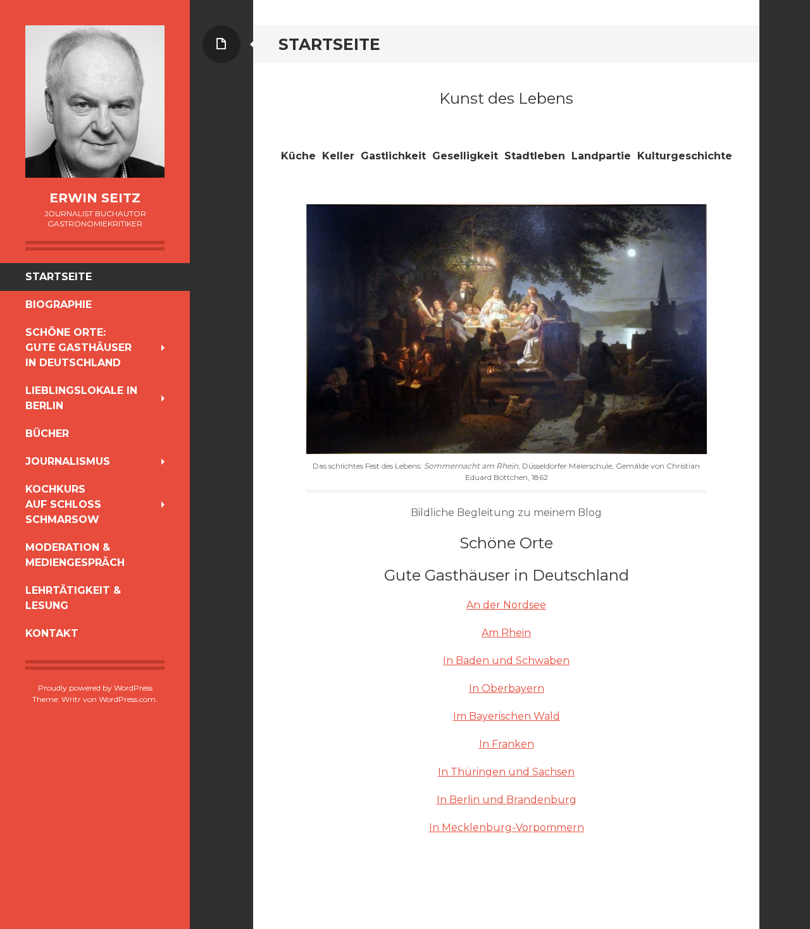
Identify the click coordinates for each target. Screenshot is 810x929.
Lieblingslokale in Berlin (81, 398)
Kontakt (51, 633)
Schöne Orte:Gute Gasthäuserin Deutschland (78, 347)
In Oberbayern (506, 688)
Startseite (58, 277)
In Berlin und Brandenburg (506, 800)
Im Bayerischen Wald (506, 716)
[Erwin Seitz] (95, 101)
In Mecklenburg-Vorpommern (506, 827)
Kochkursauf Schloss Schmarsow (63, 504)
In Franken (506, 744)
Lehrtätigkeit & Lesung (73, 598)
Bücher (47, 434)
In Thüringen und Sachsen (506, 772)
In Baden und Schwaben (506, 661)
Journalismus (67, 461)
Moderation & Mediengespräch (75, 555)
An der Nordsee (506, 605)
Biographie (58, 304)
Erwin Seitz (94, 198)
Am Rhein (506, 633)
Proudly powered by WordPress (95, 687)
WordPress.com (127, 699)
